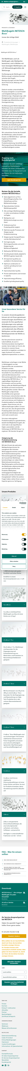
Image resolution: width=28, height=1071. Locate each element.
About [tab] (23, 507)
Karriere (4, 1006)
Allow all (14, 556)
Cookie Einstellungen (8, 1044)
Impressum (5, 1042)
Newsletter (5, 1060)
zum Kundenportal (14, 180)
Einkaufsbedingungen (9, 1040)
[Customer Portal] (8, 1065)
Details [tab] (14, 507)
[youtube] (3, 1065)
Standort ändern (14, 936)
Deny (14, 566)
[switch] (24, 539)
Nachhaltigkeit (6, 1014)
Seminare (5, 1024)
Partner (4, 1012)
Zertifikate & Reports (8, 1016)
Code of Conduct (7, 1038)
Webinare (5, 1026)
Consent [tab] (5, 507)
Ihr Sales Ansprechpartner (10, 1056)
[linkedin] (5, 1065)
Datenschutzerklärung (9, 1036)
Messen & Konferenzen (9, 1028)
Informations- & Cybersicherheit (12, 1046)
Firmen (4, 1004)
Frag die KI (18, 7)
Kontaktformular (7, 1054)
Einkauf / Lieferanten (9, 1008)
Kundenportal (6, 1062)
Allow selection (14, 561)
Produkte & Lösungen (11, 42)
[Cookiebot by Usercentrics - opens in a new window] (19, 503)
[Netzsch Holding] (2, 2)
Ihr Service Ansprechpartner (11, 1058)
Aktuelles (5, 1010)
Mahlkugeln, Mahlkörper (10, 44)
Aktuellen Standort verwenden (14, 962)
